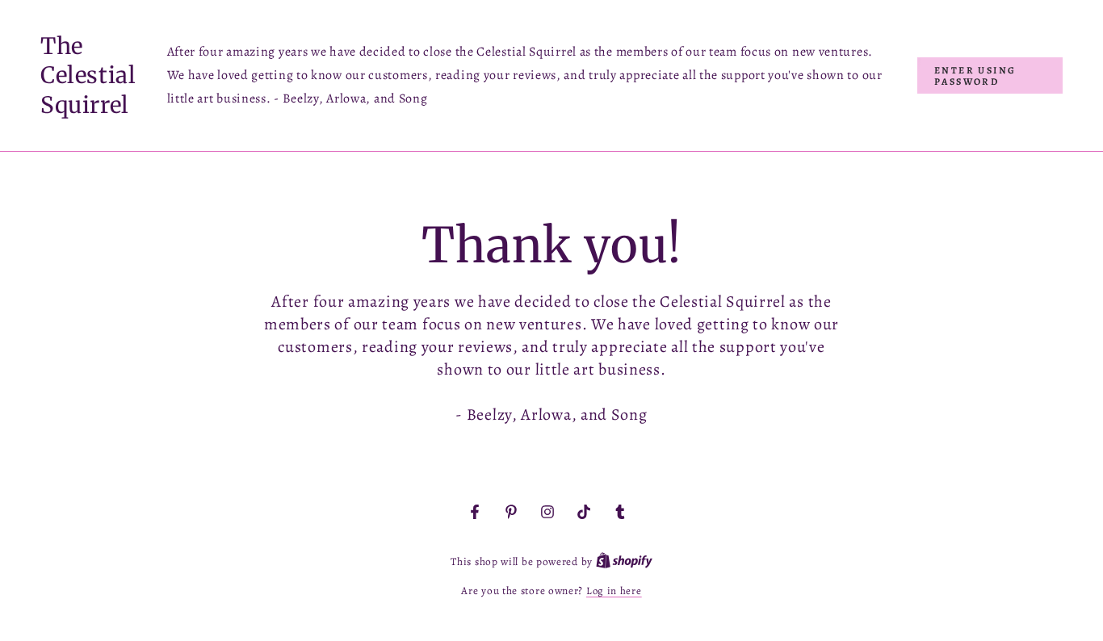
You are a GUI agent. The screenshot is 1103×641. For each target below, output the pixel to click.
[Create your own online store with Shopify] (624, 561)
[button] (990, 75)
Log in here (614, 590)
